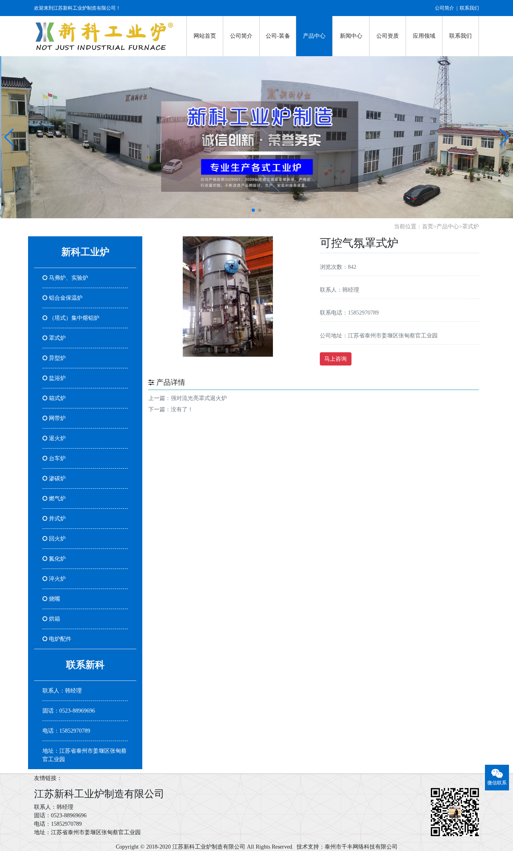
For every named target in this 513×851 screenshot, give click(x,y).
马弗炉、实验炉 (67, 278)
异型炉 (56, 358)
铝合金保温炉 (65, 298)
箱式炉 (56, 398)
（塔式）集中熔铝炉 (73, 318)
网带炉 (56, 418)
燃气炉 (56, 499)
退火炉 (56, 438)
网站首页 (205, 36)
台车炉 (56, 458)
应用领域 (424, 36)
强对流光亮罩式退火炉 (199, 398)
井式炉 (56, 519)
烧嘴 (53, 599)
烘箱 (53, 619)
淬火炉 (56, 579)
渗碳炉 (56, 478)
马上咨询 (335, 359)
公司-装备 (278, 36)
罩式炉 (470, 226)
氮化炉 (56, 559)
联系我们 (469, 8)
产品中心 (314, 36)
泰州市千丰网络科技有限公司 (361, 847)
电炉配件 (59, 639)
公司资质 (387, 36)
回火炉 (56, 539)
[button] (9, 137)
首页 (427, 226)
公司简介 (444, 8)
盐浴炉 (56, 378)
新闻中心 (351, 36)
